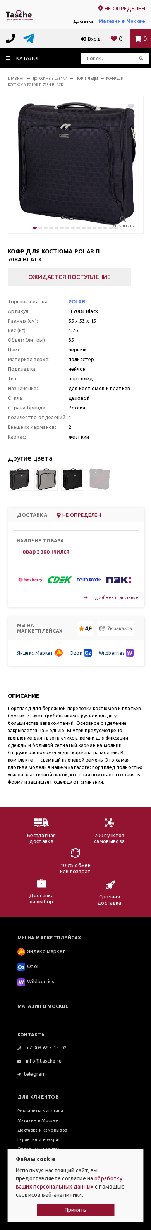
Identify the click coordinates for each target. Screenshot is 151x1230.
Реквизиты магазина (40, 1110)
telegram (35, 1074)
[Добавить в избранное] (127, 106)
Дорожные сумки (50, 79)
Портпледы (87, 79)
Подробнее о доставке (113, 597)
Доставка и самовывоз (42, 1130)
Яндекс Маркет (35, 652)
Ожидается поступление (69, 277)
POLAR (77, 301)
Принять (75, 1210)
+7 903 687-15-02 (45, 1047)
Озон (33, 966)
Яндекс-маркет (46, 951)
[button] (35, 228)
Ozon (76, 652)
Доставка (83, 21)
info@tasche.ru (43, 1060)
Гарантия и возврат (38, 1139)
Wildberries (112, 652)
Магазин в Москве (122, 21)
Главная (16, 79)
